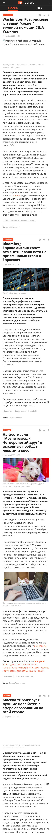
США (6, 220)
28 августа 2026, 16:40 (11, 716)
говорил (16, 195)
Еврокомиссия (20, 411)
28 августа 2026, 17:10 (11, 264)
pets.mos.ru (40, 645)
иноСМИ (33, 411)
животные (8, 676)
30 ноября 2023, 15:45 (11, 36)
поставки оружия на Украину (23, 220)
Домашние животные (24, 676)
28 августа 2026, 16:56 (11, 455)
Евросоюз (8, 411)
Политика (13, 8)
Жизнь (39, 8)
